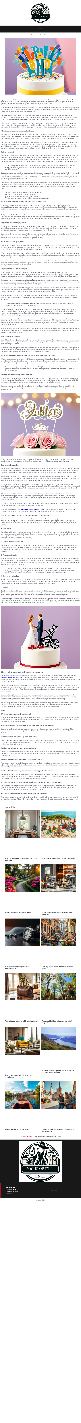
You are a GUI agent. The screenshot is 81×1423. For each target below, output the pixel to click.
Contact (8, 1194)
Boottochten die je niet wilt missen (17, 1129)
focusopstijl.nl (40, 1200)
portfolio (54, 1191)
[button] (40, 28)
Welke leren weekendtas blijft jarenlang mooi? (21, 1021)
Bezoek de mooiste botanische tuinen (18, 912)
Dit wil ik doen (11, 1189)
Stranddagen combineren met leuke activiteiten (59, 858)
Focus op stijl (10, 1187)
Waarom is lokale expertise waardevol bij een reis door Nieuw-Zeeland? (58, 1071)
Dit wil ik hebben (26, 1136)
